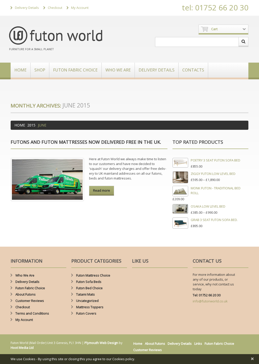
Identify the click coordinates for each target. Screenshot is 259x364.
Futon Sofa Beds (88, 281)
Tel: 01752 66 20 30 (207, 295)
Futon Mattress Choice (93, 275)
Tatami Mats (85, 294)
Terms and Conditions (32, 313)
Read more (101, 190)
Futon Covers (86, 313)
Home (20, 70)
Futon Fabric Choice (75, 70)
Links (198, 343)
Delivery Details (27, 7)
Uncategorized (87, 300)
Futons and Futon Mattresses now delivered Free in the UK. (86, 142)
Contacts (193, 70)
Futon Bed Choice (89, 288)
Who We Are (118, 70)
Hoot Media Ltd (22, 347)
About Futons (25, 294)
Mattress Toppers (89, 307)
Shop (39, 70)
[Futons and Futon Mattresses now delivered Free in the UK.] (47, 179)
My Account (80, 7)
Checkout (55, 7)
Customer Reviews (29, 300)
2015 (31, 125)
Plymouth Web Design (101, 342)
